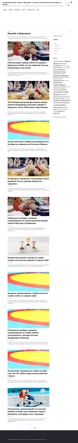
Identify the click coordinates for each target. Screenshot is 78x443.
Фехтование (63, 94)
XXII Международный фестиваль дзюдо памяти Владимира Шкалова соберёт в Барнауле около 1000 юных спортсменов (28, 104)
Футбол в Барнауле (61, 100)
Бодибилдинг (68, 65)
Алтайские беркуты (58, 61)
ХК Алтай (56, 102)
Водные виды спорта (59, 73)
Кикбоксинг (56, 86)
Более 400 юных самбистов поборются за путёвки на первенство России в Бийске (28, 143)
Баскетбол (56, 65)
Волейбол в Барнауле (60, 75)
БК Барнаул (63, 63)
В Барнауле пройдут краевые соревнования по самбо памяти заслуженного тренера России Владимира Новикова (23, 334)
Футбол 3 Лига (67, 98)
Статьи (23, 9)
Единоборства (58, 80)
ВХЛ (63, 69)
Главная (5, 9)
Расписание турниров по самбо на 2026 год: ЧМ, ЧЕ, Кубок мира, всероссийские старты (27, 373)
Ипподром (66, 80)
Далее (34, 427)
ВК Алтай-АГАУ (64, 67)
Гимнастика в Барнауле (59, 77)
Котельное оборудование (59, 116)
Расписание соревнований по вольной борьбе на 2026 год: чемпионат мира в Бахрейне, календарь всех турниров (27, 411)
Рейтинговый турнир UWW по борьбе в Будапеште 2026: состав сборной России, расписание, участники (28, 65)
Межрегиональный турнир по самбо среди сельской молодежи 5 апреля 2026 (28, 259)
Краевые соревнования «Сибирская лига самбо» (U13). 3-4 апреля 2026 (28, 294)
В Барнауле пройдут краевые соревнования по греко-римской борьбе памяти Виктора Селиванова (28, 220)
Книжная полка (31, 9)
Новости (11, 9)
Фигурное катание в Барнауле (61, 96)
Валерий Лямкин (59, 72)
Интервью (17, 9)
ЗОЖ (37, 9)
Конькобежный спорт (64, 86)
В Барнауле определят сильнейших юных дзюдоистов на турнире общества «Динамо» (28, 181)
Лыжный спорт (57, 89)
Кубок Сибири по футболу (59, 88)
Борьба (59, 67)
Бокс (55, 67)
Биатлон (63, 65)
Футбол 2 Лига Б (58, 98)
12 (30, 427)
